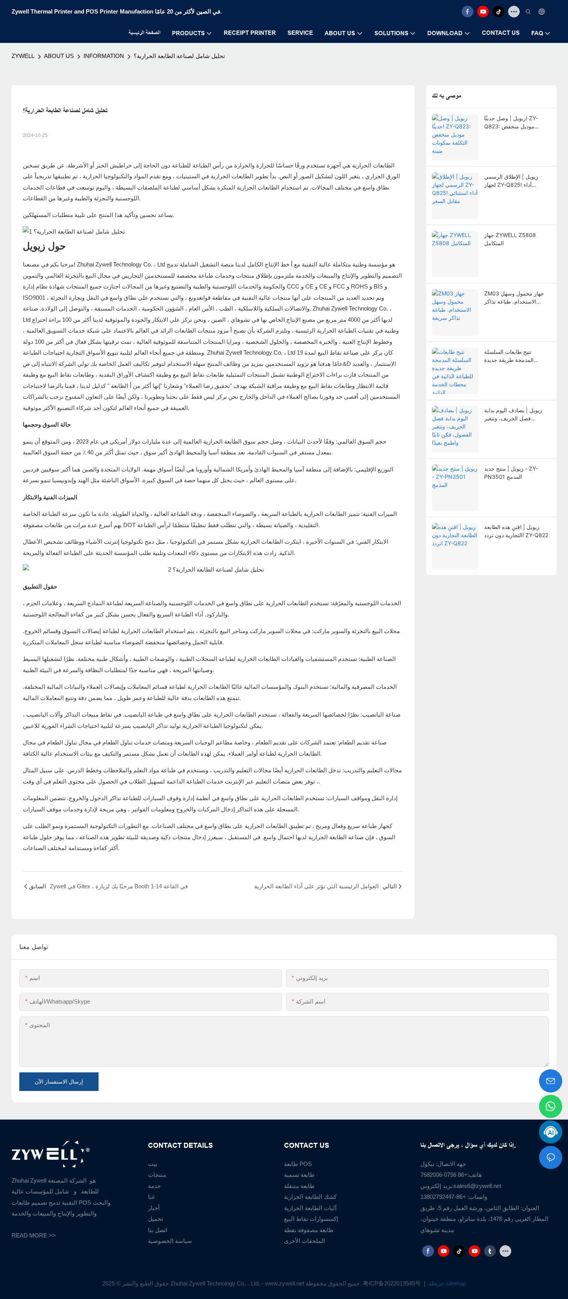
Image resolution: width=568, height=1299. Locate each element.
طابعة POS (298, 1164)
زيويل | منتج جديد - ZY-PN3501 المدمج (511, 472)
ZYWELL (23, 56)
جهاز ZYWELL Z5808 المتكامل (510, 239)
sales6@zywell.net (477, 1186)
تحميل (155, 1218)
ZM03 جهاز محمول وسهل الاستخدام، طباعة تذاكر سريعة (514, 298)
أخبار (154, 1208)
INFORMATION (103, 56)
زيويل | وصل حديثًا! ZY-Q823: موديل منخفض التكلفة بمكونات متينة (511, 122)
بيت (152, 1164)
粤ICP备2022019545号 (392, 1283)
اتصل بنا (157, 1230)
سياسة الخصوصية (170, 1241)
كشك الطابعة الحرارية (310, 1196)
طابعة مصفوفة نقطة (308, 1230)
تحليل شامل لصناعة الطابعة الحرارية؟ (179, 56)
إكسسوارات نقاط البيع (311, 1218)
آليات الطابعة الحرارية (310, 1208)
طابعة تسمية (299, 1174)
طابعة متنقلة (299, 1186)
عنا (151, 1196)
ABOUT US (59, 56)
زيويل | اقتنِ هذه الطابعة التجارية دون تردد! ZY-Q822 (516, 531)
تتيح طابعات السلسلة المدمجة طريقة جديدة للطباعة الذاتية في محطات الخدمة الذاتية (514, 356)
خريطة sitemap (446, 1283)
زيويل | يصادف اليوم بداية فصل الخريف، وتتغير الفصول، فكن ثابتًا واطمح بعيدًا (513, 414)
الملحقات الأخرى (304, 1241)
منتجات (157, 1174)
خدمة (154, 1186)
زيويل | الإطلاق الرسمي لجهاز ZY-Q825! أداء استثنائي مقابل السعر (511, 181)
